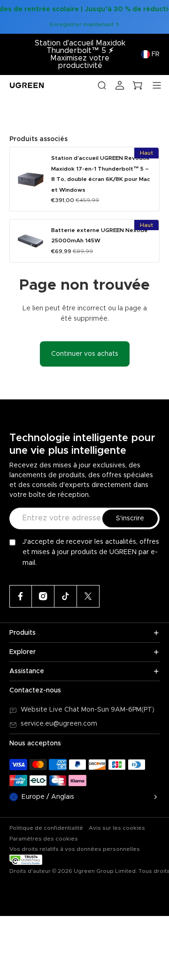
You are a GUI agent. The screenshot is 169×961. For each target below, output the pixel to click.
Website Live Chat (51, 709)
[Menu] (156, 85)
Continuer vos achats (84, 354)
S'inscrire (130, 518)
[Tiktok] (65, 596)
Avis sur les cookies (117, 828)
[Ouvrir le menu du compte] (120, 85)
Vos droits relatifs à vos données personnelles (74, 849)
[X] (88, 596)
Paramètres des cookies (43, 838)
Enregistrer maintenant (82, 24)
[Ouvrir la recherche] (102, 85)
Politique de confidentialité (46, 828)
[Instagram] (43, 596)
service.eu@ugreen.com (59, 724)
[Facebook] (20, 596)
